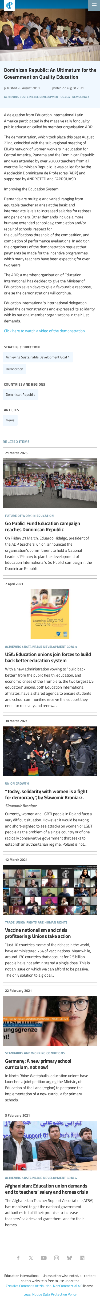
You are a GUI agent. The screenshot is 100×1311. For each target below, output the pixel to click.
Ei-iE (7, 6)
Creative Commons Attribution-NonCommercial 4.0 (44, 1285)
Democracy (14, 368)
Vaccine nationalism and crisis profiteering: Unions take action (50, 917)
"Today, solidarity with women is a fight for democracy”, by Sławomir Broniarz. (50, 783)
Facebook (18, 1258)
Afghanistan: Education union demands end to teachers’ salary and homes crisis (50, 1170)
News (10, 420)
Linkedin (82, 1258)
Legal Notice (32, 1294)
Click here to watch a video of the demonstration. (45, 330)
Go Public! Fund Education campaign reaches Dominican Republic (50, 511)
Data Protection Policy (60, 1294)
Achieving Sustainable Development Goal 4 (38, 357)
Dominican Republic (20, 394)
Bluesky (69, 1258)
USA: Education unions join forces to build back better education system (50, 645)
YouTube (44, 1258)
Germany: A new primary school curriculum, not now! (50, 1045)
